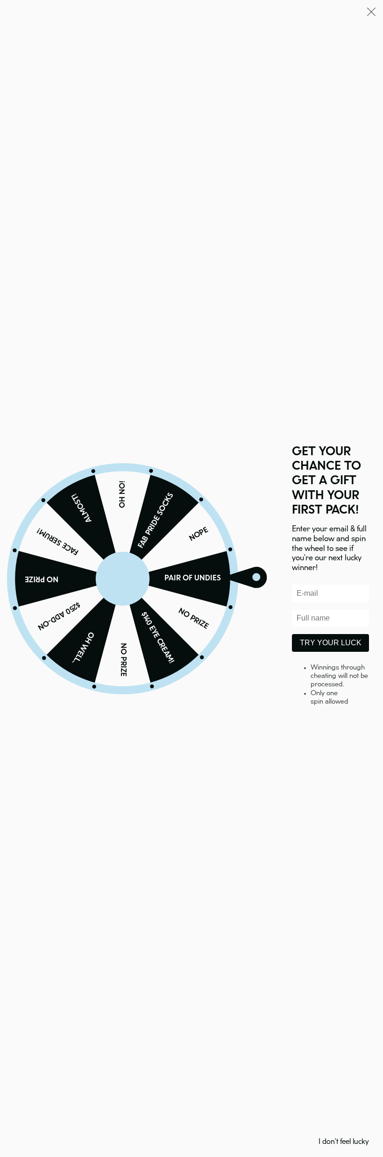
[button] (371, 13)
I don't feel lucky (344, 1141)
